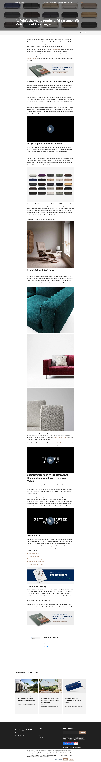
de (77, 2)
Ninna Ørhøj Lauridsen (19, 17)
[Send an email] (45, 646)
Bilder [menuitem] (40, 733)
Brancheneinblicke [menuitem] (52, 2)
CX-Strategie (50, 545)
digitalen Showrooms (32, 58)
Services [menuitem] (45, 2)
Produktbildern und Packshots (60, 437)
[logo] (24, 729)
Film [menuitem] (39, 735)
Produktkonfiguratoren (34, 556)
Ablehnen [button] (71, 759)
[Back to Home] (19, 2)
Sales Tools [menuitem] (41, 737)
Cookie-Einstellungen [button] (58, 759)
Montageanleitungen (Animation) (36, 561)
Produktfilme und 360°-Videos (36, 564)
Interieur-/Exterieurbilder (34, 553)
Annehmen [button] (65, 759)
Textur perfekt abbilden (58, 442)
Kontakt (82, 2)
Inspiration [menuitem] (66, 2)
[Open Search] (74, 2)
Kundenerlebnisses (56, 49)
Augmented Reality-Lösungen (36, 559)
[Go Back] (50, 33)
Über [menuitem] (71, 2)
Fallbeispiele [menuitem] (60, 2)
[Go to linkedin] (47, 646)
